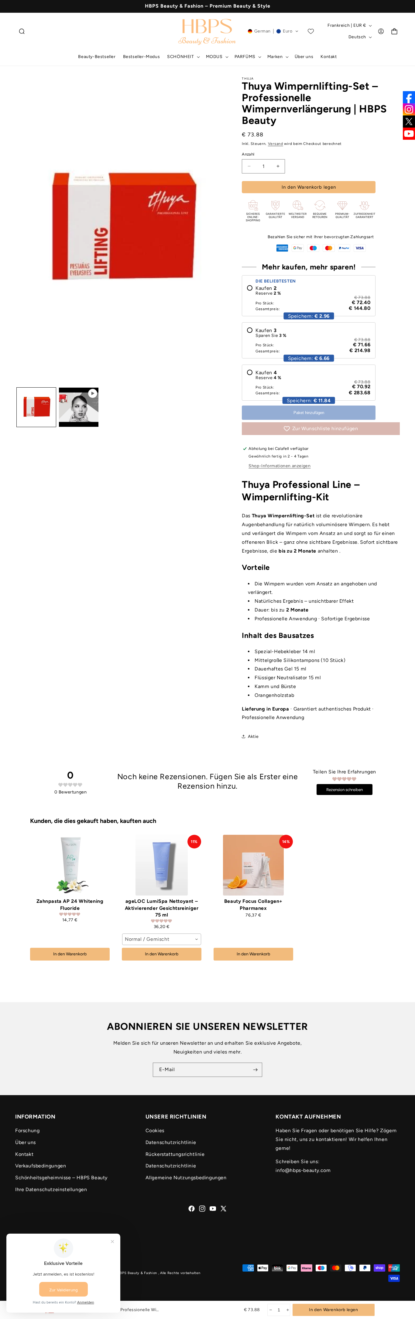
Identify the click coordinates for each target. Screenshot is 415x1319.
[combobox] (161, 939)
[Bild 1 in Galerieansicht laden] (36, 407)
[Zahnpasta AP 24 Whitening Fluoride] (69, 865)
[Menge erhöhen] (287, 1310)
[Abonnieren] (255, 1070)
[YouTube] (409, 134)
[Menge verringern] (270, 1310)
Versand (275, 144)
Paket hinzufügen (308, 412)
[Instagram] (409, 109)
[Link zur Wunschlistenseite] (311, 31)
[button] (22, 31)
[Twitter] (409, 121)
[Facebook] (409, 97)
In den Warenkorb (70, 954)
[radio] (308, 298)
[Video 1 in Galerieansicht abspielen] (78, 407)
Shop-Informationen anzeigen (279, 465)
